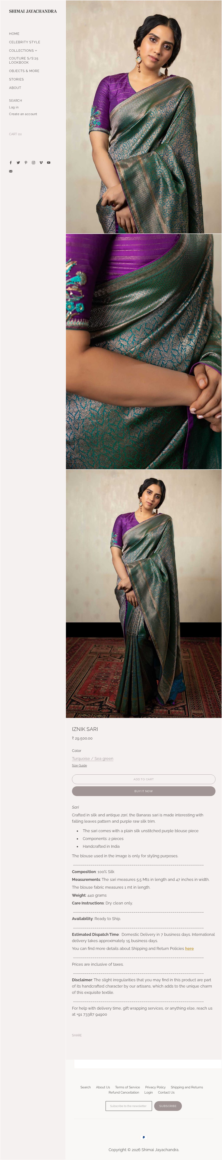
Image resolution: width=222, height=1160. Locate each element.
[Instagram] (33, 163)
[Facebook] (11, 163)
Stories (16, 79)
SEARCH (15, 100)
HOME (14, 34)
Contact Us (166, 1092)
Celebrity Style (24, 42)
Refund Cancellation (124, 1092)
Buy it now (143, 791)
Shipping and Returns (187, 1087)
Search (85, 1087)
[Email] (11, 171)
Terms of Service (127, 1087)
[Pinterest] (26, 163)
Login (148, 1092)
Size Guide (79, 765)
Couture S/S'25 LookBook (23, 60)
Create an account (23, 114)
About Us (103, 1087)
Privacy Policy (155, 1087)
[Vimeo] (41, 163)
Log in (13, 107)
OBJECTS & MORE (24, 71)
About (15, 88)
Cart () (15, 134)
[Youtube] (49, 163)
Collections (21, 51)
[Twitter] (18, 163)
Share (77, 1035)
